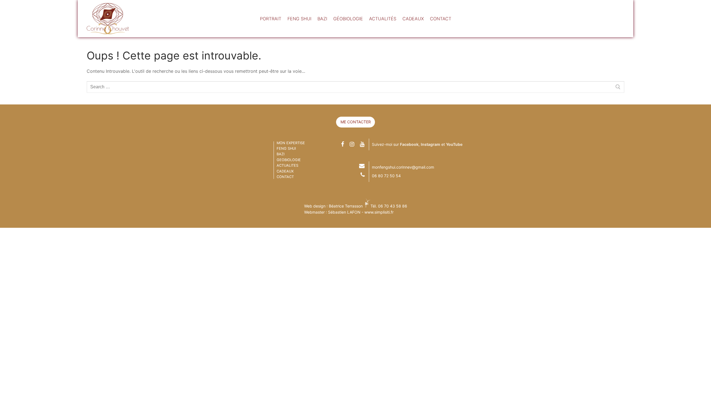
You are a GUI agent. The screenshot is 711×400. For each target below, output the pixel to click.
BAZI (280, 154)
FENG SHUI (286, 148)
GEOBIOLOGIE (289, 160)
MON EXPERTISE (291, 143)
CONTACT (285, 177)
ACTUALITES (287, 165)
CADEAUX (285, 171)
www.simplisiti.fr (379, 212)
